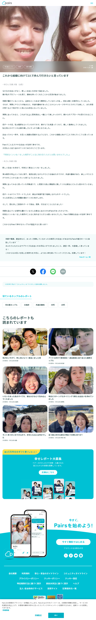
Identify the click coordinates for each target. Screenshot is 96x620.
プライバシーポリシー (29, 578)
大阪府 (19, 66)
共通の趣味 (29, 66)
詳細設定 (38, 615)
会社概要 (13, 573)
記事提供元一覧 (69, 588)
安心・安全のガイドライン (47, 573)
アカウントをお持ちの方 (73, 548)
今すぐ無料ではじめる (73, 542)
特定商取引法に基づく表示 (29, 583)
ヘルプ (76, 583)
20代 (63, 305)
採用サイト (53, 588)
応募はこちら (48, 472)
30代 (53, 305)
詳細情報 (6, 610)
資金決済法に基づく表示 (57, 583)
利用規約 (26, 573)
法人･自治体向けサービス (31, 588)
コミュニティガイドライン (76, 573)
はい (56, 615)
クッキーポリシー (52, 578)
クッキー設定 (71, 578)
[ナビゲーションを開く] (91, 3)
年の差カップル (9, 66)
